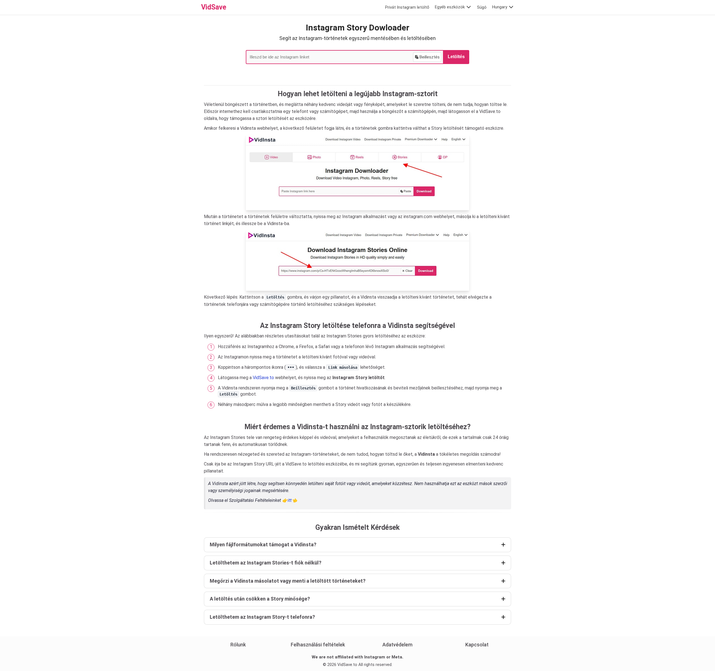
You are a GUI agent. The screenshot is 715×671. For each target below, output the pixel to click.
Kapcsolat (476, 645)
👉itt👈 (289, 500)
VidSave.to (263, 377)
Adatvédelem (397, 645)
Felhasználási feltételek (318, 645)
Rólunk (238, 645)
